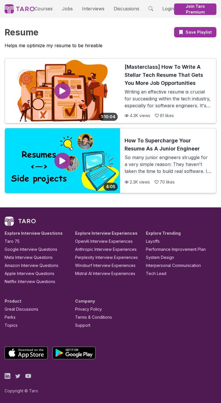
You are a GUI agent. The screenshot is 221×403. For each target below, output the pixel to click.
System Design (160, 257)
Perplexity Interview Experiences (106, 257)
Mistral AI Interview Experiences (105, 273)
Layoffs (153, 241)
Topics (11, 325)
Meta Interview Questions (29, 257)
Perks (10, 317)
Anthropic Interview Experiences (106, 249)
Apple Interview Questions (29, 273)
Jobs (67, 9)
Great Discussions (21, 309)
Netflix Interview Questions (30, 281)
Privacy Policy (88, 309)
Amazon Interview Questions (31, 265)
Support (82, 325)
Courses (44, 9)
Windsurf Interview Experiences (105, 265)
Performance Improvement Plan (176, 249)
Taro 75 (12, 241)
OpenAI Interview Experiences (104, 241)
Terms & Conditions (93, 317)
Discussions (126, 9)
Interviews (93, 9)
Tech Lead (156, 273)
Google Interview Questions (31, 249)
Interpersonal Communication (173, 265)
